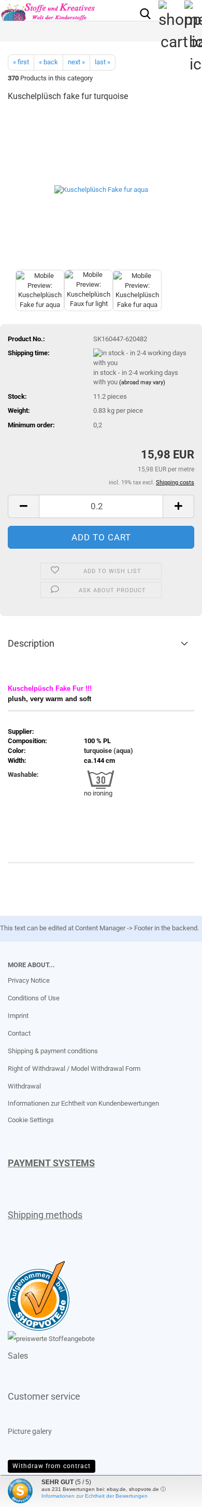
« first (21, 62)
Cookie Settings (31, 1120)
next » (76, 62)
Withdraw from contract (51, 1466)
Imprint (18, 1016)
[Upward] (28, 1491)
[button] (23, 506)
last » (102, 62)
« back (48, 62)
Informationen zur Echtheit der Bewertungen (94, 1496)
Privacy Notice (29, 980)
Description (31, 643)
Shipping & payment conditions (53, 1051)
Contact (19, 1033)
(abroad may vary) (142, 382)
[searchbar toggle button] (145, 13)
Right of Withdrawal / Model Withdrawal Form (74, 1068)
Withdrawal (24, 1086)
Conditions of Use (34, 998)
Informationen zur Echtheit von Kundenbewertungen (83, 1103)
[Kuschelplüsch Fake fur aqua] (101, 189)
